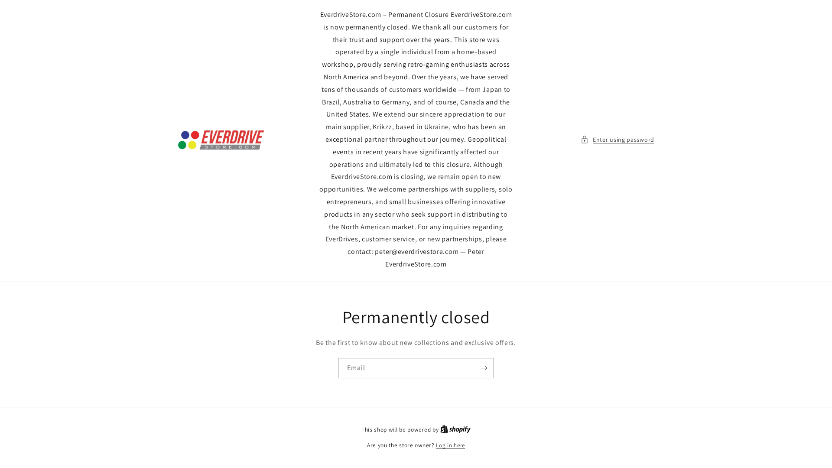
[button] (617, 139)
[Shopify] (455, 429)
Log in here (450, 445)
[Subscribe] (484, 368)
